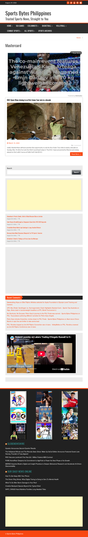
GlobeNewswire (16, 443)
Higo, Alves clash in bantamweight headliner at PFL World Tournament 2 (31, 310)
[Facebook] (68, 2)
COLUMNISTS (32, 25)
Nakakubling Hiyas (13, 302)
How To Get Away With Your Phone (17, 476)
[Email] (80, 2)
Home (9, 25)
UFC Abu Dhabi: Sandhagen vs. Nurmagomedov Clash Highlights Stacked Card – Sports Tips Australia (42, 308)
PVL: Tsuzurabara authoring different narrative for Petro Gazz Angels (30, 316)
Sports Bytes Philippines (28, 13)
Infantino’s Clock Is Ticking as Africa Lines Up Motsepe (22, 238)
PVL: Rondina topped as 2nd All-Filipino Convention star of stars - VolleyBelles (33, 325)
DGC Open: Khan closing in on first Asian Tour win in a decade (29, 100)
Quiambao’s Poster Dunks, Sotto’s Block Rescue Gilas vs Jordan (24, 216)
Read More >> (76, 154)
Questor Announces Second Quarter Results (20, 448)
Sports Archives (45, 30)
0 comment (77, 145)
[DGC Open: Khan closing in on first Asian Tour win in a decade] (44, 122)
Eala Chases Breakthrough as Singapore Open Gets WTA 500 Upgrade (26, 222)
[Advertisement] (44, 195)
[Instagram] (77, 2)
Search (9, 168)
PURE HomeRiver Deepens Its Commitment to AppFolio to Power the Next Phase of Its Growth (37, 460)
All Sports (28, 30)
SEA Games (20, 25)
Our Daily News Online (20, 471)
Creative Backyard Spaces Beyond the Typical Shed (23, 486)
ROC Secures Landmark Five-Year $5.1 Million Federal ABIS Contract (29, 457)
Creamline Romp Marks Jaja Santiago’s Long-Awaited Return (24, 227)
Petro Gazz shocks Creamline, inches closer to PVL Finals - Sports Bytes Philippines (35, 319)
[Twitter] (71, 2)
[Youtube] (74, 2)
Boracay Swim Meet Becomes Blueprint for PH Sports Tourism (24, 233)
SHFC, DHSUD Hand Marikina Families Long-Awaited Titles (25, 489)
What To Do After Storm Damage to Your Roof (21, 483)
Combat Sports (13, 30)
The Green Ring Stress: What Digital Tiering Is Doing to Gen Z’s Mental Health (32, 479)
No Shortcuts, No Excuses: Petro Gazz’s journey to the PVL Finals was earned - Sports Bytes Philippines (42, 313)
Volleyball (60, 25)
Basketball (46, 25)
